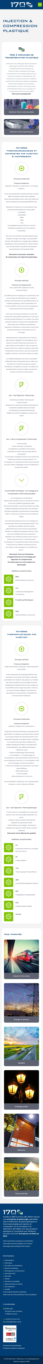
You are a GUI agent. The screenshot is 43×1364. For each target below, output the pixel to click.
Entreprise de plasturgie (12, 1345)
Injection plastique (11, 1268)
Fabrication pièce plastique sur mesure (17, 1243)
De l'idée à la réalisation (13, 1265)
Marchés (8, 1276)
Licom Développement (31, 1359)
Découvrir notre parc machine (21, 254)
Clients (7, 1279)
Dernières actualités (12, 1281)
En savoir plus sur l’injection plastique (21, 257)
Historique (8, 1263)
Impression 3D (10, 1273)
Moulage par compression (15, 1271)
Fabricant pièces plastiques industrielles (18, 1241)
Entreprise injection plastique (14, 1348)
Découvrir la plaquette (21, 94)
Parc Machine (10, 1287)
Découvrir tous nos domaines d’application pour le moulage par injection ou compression (21, 557)
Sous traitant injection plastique (14, 1292)
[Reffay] (21, 4)
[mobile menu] (40, 5)
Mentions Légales (19, 1361)
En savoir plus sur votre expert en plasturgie (21, 563)
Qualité (7, 1289)
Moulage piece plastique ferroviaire (16, 1246)
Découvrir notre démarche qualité (21, 833)
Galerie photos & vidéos (14, 1284)
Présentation (9, 1260)
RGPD (27, 1361)
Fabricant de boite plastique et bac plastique (20, 1294)
